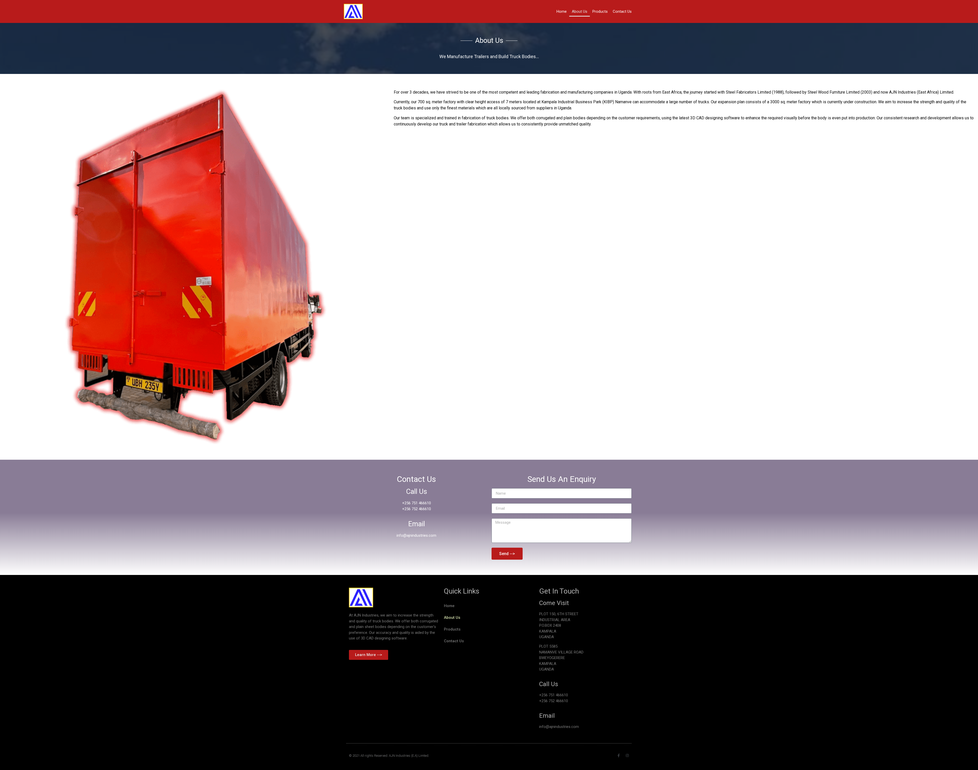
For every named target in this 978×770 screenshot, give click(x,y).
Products (600, 11)
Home (561, 11)
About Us (579, 11)
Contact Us (622, 11)
